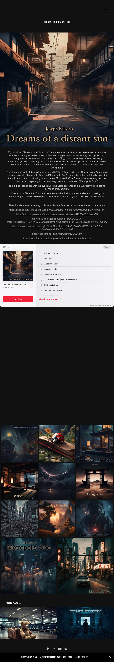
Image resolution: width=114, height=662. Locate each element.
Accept (77, 657)
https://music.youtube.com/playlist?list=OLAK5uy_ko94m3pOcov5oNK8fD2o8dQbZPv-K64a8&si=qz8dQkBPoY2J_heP (57, 228)
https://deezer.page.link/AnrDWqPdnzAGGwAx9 (57, 233)
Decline (85, 657)
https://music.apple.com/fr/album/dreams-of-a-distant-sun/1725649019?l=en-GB (57, 214)
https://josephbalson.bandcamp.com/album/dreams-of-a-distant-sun (57, 238)
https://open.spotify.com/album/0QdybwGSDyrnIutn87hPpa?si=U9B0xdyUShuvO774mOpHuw (57, 209)
